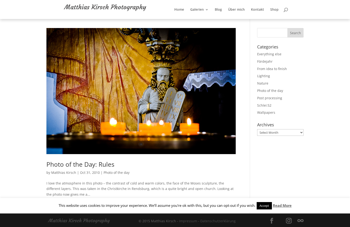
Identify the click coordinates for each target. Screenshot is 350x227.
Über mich (252, 19)
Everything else (269, 54)
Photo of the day (117, 172)
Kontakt (273, 19)
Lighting (263, 76)
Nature (262, 83)
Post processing (269, 98)
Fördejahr (265, 61)
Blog (233, 19)
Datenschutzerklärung (218, 221)
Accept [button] (264, 205)
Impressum (188, 221)
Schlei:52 (264, 105)
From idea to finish (272, 68)
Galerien (212, 19)
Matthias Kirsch (63, 172)
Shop (290, 19)
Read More (282, 205)
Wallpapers (266, 112)
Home (195, 19)
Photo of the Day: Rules (80, 164)
